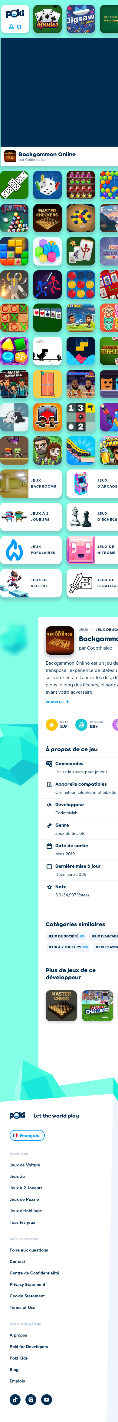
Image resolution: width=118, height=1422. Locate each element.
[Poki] (15, 13)
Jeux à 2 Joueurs (68, 947)
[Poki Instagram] (30, 1399)
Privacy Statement (27, 1285)
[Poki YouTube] (46, 1399)
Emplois (17, 1381)
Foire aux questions (29, 1250)
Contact (17, 1262)
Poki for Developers (29, 1347)
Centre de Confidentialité (34, 1273)
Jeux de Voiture (25, 1165)
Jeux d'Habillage (26, 1211)
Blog (14, 1370)
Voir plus (55, 702)
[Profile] (11, 27)
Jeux (83, 630)
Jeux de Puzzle (24, 1200)
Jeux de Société (66, 936)
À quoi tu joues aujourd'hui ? (19, 27)
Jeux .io (17, 1177)
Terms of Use (22, 1308)
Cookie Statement (27, 1296)
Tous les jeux (22, 1222)
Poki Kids (19, 1358)
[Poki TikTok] (15, 1399)
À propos (18, 1335)
